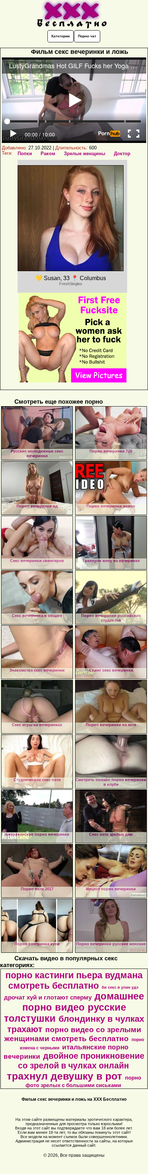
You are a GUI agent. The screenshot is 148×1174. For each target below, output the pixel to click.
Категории (60, 36)
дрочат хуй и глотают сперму (48, 997)
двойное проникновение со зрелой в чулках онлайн (81, 1060)
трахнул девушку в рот (64, 1076)
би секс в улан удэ (120, 987)
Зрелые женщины (84, 153)
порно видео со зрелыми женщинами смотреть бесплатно (72, 1034)
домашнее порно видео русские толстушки (74, 1007)
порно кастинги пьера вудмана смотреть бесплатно (74, 980)
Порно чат (87, 36)
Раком (48, 153)
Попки (25, 153)
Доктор (122, 153)
